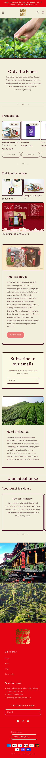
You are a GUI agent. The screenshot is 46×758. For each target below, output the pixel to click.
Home (7, 658)
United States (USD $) (22, 737)
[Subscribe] (36, 381)
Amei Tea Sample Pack (10, 142)
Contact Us (9, 674)
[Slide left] (17, 163)
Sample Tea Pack (32, 195)
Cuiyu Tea (25, 142)
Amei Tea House (19, 753)
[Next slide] (28, 104)
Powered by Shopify (29, 753)
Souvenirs (7, 198)
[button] (3, 12)
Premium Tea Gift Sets (14, 233)
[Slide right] (28, 163)
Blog (6, 669)
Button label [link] (15, 335)
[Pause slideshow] (43, 104)
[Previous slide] (17, 104)
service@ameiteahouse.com (19, 698)
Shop (7, 663)
